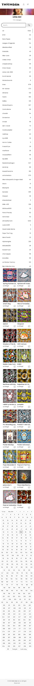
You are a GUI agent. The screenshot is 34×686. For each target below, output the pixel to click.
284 (24, 634)
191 (17, 590)
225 (30, 605)
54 (21, 532)
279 (30, 631)
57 (3, 535)
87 (12, 547)
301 (19, 643)
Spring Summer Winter (11, 284)
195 (4, 593)
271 (19, 629)
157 (17, 576)
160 (31, 576)
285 (30, 634)
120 (2, 561)
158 (22, 576)
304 (3, 646)
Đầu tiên (10, 511)
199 (24, 593)
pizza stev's (7, 485)
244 (3, 617)
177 (12, 585)
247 (19, 617)
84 (30, 544)
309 (30, 646)
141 (4, 570)
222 (14, 605)
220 (4, 605)
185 (19, 588)
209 (15, 599)
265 (19, 626)
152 (27, 573)
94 (12, 550)
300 (14, 643)
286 (4, 637)
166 (26, 579)
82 (21, 544)
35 (30, 523)
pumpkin (20, 404)
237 (30, 611)
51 (7, 532)
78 (3, 544)
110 (22, 555)
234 (14, 611)
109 (18, 555)
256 (4, 623)
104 (26, 552)
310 (8, 649)
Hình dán (14, 681)
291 (30, 637)
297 (30, 640)
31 (12, 523)
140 (31, 567)
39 (17, 526)
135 (7, 567)
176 (7, 585)
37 (7, 526)
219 (31, 602)
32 (16, 523)
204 (19, 596)
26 (21, 520)
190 (12, 590)
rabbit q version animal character (15, 404)
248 (25, 617)
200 (29, 593)
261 (30, 623)
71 (3, 541)
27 (26, 520)
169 (7, 582)
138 (21, 567)
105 (31, 552)
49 (31, 529)
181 (31, 585)
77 (30, 541)
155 (7, 576)
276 (14, 631)
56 (30, 532)
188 (2, 590)
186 (24, 588)
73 (12, 541)
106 (3, 555)
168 (2, 582)
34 (25, 523)
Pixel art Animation (9, 505)
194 (31, 590)
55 (25, 532)
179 (22, 585)
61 (21, 535)
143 (14, 570)
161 (2, 579)
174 (31, 582)
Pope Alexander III (9, 465)
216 (17, 602)
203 (14, 596)
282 (14, 634)
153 (31, 573)
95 (17, 550)
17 (14, 517)
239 (9, 614)
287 (9, 637)
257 (9, 623)
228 (14, 608)
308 (25, 646)
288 (14, 637)
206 (30, 596)
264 (14, 626)
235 (19, 611)
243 (30, 614)
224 (24, 605)
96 (21, 550)
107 (8, 555)
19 (23, 517)
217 (22, 602)
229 (20, 608)
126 (31, 561)
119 (30, 558)
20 (27, 517)
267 (30, 626)
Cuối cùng (23, 649)
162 (7, 579)
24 (12, 520)
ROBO (19, 364)
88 (17, 547)
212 (29, 599)
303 (30, 643)
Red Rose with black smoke (12, 384)
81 (16, 544)
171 (17, 582)
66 (12, 538)
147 (2, 573)
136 (12, 567)
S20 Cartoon (22, 344)
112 (31, 555)
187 (29, 588)
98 (30, 550)
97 (26, 550)
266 (25, 626)
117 (21, 558)
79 (8, 544)
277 (19, 631)
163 (11, 579)
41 (26, 526)
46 (17, 529)
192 (21, 590)
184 (14, 588)
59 (12, 535)
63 (30, 535)
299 (9, 643)
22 (3, 520)
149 (12, 573)
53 (16, 532)
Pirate (19, 505)
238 (4, 614)
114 (8, 558)
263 (9, 626)
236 (24, 611)
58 (8, 535)
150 (17, 573)
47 (21, 529)
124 (21, 561)
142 (9, 570)
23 (7, 520)
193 (26, 590)
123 (16, 561)
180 (27, 585)
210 (20, 599)
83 (26, 544)
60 (17, 535)
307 (19, 646)
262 (3, 626)
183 (9, 588)
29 (3, 523)
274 (3, 631)
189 (7, 590)
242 (24, 614)
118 (26, 558)
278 (25, 631)
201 (4, 596)
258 (14, 623)
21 (31, 517)
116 (17, 558)
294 (14, 640)
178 (17, 585)
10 (18, 514)
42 (30, 526)
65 (7, 538)
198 (19, 593)
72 (7, 541)
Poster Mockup (8, 445)
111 (26, 555)
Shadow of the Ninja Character (14, 344)
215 (12, 602)
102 (16, 552)
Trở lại (3, 511)
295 (19, 640)
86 (8, 547)
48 (26, 529)
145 (24, 570)
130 (17, 564)
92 (3, 550)
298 (4, 643)
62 (26, 535)
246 (14, 617)
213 (2, 602)
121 (7, 561)
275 (9, 631)
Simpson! (20, 324)
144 (19, 570)
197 (14, 593)
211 (25, 599)
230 (25, 608)
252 (14, 620)
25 (16, 520)
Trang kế (14, 649)
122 (12, 561)
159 (26, 576)
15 (6, 517)
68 (21, 538)
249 (30, 617)
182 (4, 588)
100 (7, 552)
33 (21, 523)
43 (2, 529)
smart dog (7, 304)
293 (9, 640)
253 (19, 620)
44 (7, 529)
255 (30, 620)
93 (7, 550)
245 (9, 617)
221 (9, 605)
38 (12, 526)
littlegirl (7, 286)
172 (21, 582)
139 (26, 567)
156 (12, 576)
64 (3, 538)
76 (26, 541)
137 (17, 567)
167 (31, 579)
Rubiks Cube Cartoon (10, 364)
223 (19, 605)
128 (7, 564)
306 (14, 646)
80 (12, 544)
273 (30, 629)
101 (11, 552)
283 (19, 634)
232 (4, 611)
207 (4, 599)
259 (19, 623)
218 (26, 602)
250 (4, 620)
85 (3, 547)
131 (21, 564)
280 (4, 634)
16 (10, 517)
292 (3, 640)
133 (31, 564)
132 (26, 564)
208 (10, 599)
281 (9, 634)
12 (26, 514)
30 (8, 523)
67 (17, 538)
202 (9, 596)
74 (16, 541)
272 (25, 629)
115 (12, 558)
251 (9, 620)
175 (2, 585)
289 (20, 637)
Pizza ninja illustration (25, 485)
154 (2, 576)
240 (14, 614)
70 (30, 538)
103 (21, 552)
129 (12, 564)
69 (26, 538)
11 (22, 514)
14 (2, 517)
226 (4, 608)
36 (3, 526)
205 (24, 596)
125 (26, 561)
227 (9, 608)
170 (12, 582)
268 (4, 629)
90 (26, 547)
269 (9, 629)
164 (17, 579)
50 (3, 532)
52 (12, 532)
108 (13, 555)
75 (21, 541)
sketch (5, 324)
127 (2, 564)
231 (30, 608)
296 (25, 640)
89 (21, 547)
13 (30, 514)
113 (3, 558)
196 (9, 593)
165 (21, 579)
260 (25, 623)
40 (21, 526)
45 (12, 529)
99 (2, 552)
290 (25, 637)
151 (22, 573)
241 (19, 614)
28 (30, 520)
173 (26, 582)
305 (9, 646)
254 (24, 620)
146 (29, 570)
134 (2, 567)
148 (7, 573)
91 (30, 547)
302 (25, 643)
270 (14, 629)
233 (9, 611)
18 (18, 517)
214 (7, 602)
